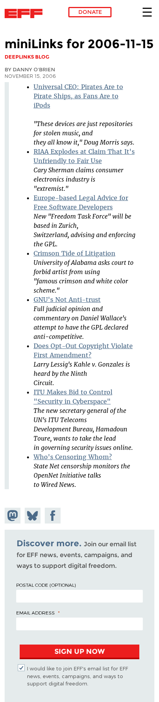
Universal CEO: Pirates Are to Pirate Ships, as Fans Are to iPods (78, 96)
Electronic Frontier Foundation (26, 13)
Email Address (35, 612)
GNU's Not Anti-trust (67, 299)
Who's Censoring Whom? (73, 457)
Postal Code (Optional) (46, 585)
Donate (90, 12)
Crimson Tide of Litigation (74, 253)
